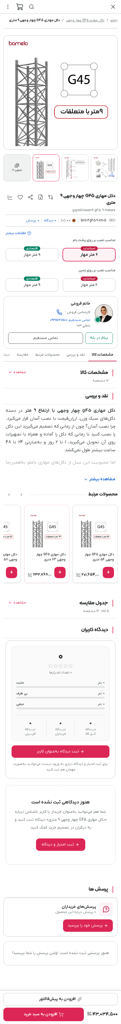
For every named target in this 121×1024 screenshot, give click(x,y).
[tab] (16, 167)
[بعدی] (9, 494)
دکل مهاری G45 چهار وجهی (85, 20)
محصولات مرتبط (47, 354)
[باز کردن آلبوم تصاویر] (60, 92)
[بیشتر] (8, 6)
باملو (114, 20)
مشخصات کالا (102, 354)
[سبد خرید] (19, 6)
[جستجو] (31, 6)
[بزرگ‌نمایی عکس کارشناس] (104, 313)
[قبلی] (21, 494)
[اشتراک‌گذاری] (30, 197)
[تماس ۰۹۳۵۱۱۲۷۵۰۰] (59, 312)
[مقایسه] (50, 197)
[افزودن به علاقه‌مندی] (20, 197)
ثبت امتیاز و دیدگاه (58, 844)
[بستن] (113, 6)
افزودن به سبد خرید (40, 1014)
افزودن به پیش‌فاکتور (57, 999)
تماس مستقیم (70, 320)
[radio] (89, 254)
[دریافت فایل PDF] (40, 197)
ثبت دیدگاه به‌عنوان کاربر (58, 751)
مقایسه (22, 354)
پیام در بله (99, 337)
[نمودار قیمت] (10, 197)
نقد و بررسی (75, 354)
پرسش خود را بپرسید (85, 925)
